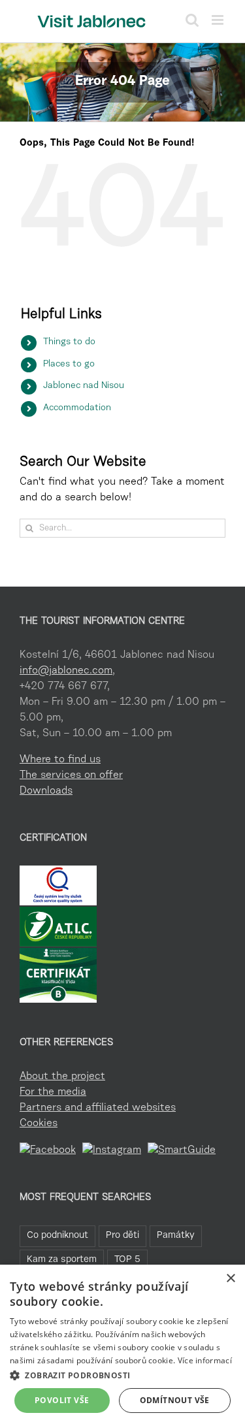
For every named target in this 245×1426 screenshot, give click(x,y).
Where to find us (60, 759)
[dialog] (122, 1345)
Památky (176, 1235)
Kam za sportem (62, 1260)
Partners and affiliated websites (98, 1108)
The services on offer (71, 775)
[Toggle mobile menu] (218, 20)
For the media (53, 1092)
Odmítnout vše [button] (175, 1400)
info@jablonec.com (66, 671)
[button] (122, 1375)
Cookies (38, 1123)
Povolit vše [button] (62, 1400)
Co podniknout (57, 1235)
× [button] (230, 1279)
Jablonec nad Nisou (83, 386)
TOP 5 (127, 1260)
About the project (62, 1076)
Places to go (69, 364)
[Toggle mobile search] (192, 20)
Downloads (46, 791)
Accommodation (77, 408)
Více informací (205, 1360)
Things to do (69, 342)
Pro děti (122, 1235)
